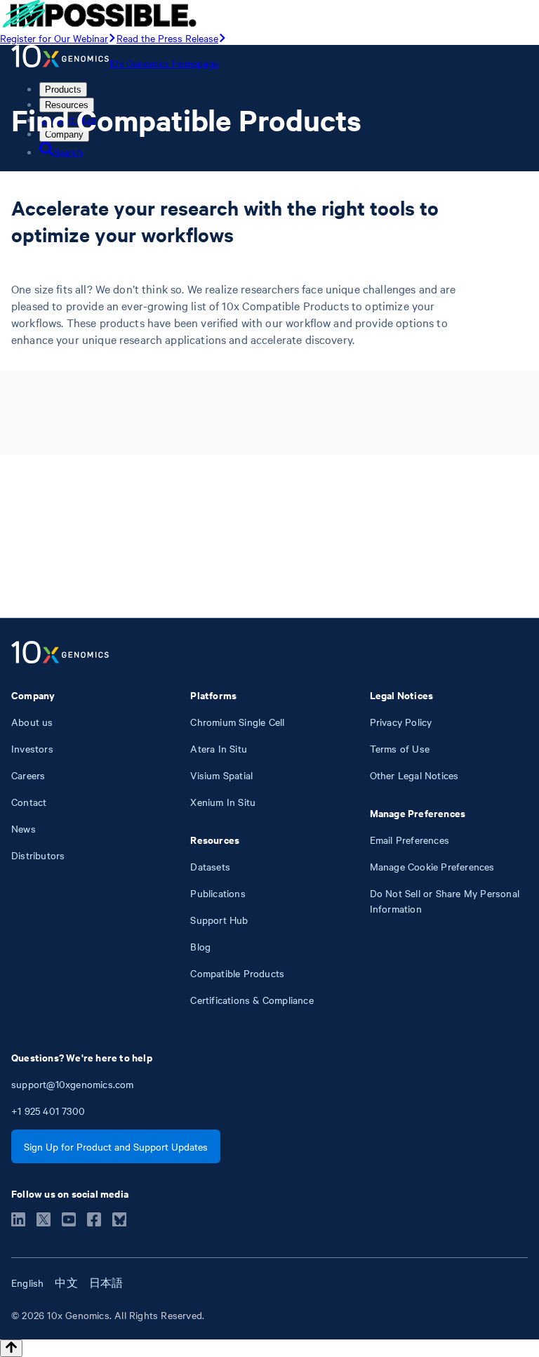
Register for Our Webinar (54, 38)
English (27, 1283)
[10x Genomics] (60, 653)
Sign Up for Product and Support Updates (116, 1146)
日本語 (106, 1283)
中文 (66, 1283)
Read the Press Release (167, 38)
